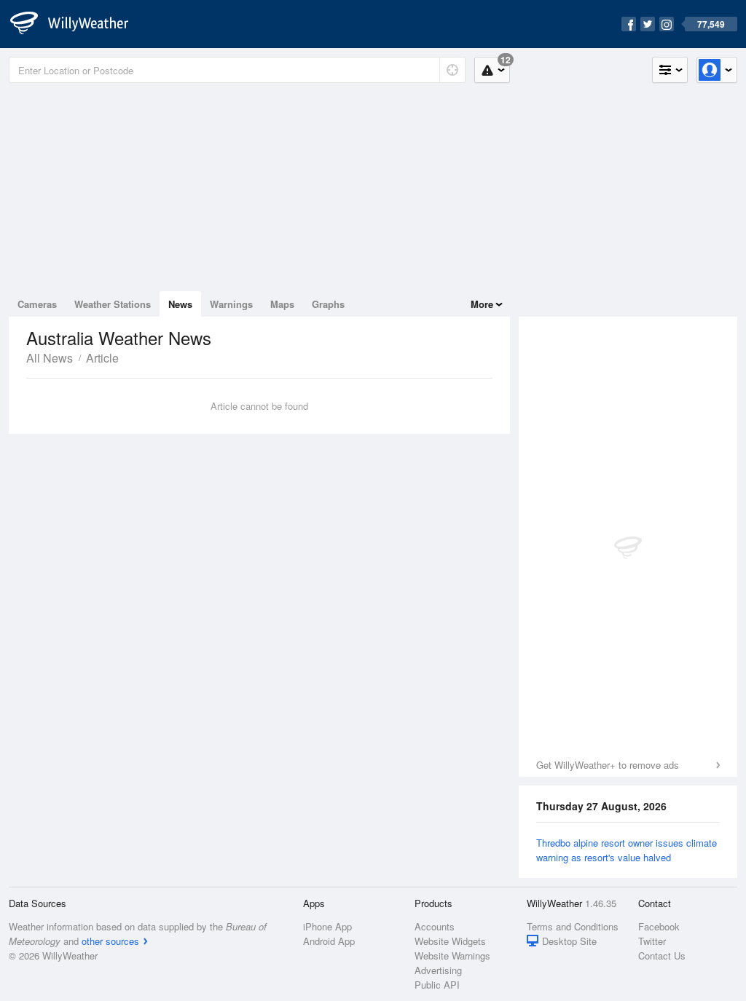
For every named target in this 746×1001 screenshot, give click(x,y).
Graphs (328, 304)
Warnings (231, 304)
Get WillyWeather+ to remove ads (607, 765)
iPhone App (327, 926)
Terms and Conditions (573, 926)
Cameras (37, 304)
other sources (110, 941)
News (180, 304)
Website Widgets (450, 941)
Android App (329, 941)
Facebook (659, 926)
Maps (282, 304)
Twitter (652, 941)
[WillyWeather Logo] (77, 24)
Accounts (435, 926)
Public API (437, 985)
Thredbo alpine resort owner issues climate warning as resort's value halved (626, 850)
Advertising (438, 970)
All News (49, 357)
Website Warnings (452, 955)
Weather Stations (112, 304)
